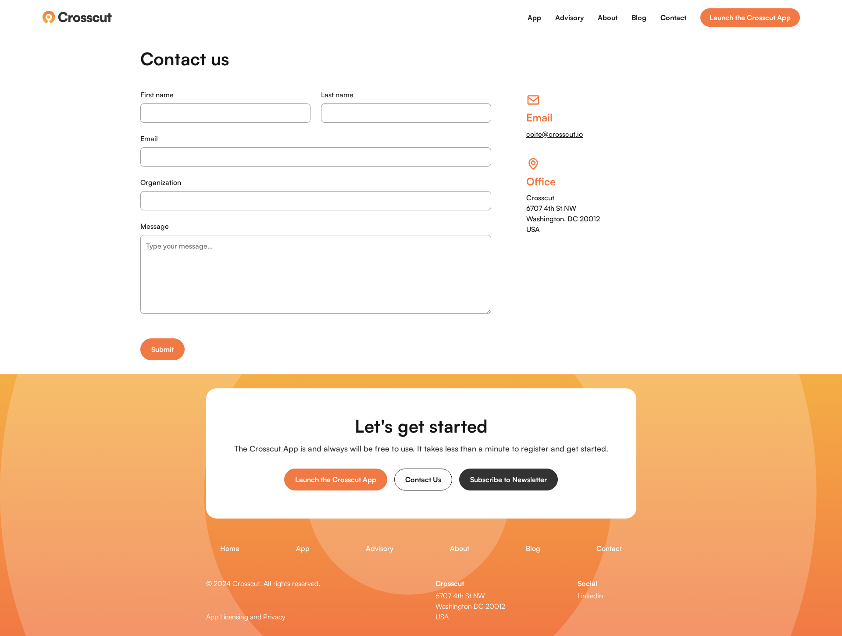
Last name (337, 94)
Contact (673, 17)
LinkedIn (590, 595)
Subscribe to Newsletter (508, 479)
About (607, 17)
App (534, 17)
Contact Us (423, 479)
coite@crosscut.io (554, 134)
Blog (639, 17)
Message (154, 226)
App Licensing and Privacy (245, 616)
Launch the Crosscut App (750, 17)
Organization (160, 182)
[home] (77, 17)
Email (149, 138)
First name (157, 94)
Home (229, 548)
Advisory (569, 17)
